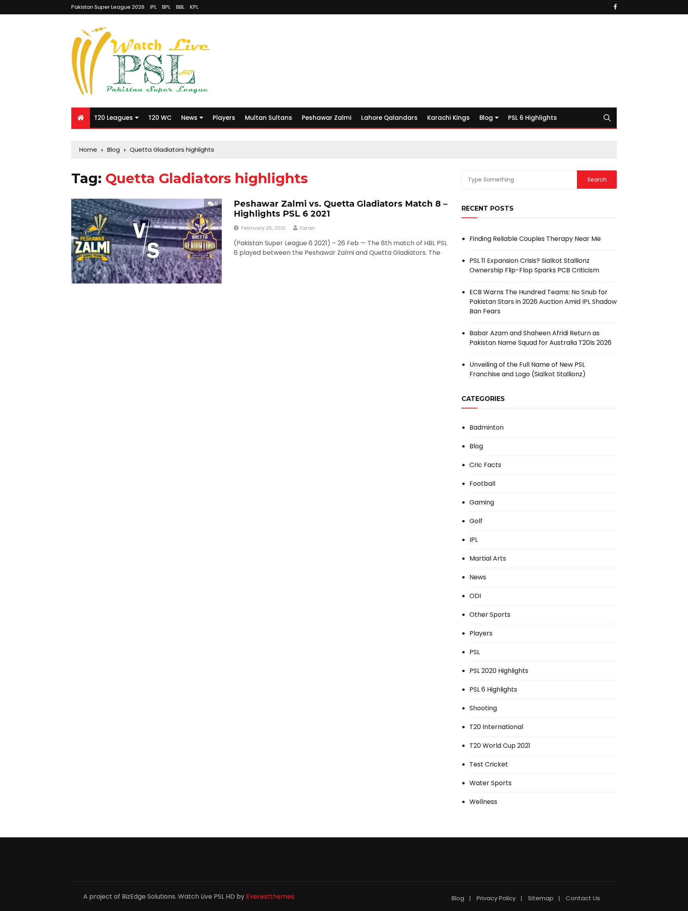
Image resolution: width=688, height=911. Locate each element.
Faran (307, 228)
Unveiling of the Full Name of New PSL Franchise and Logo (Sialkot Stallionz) (527, 369)
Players (224, 117)
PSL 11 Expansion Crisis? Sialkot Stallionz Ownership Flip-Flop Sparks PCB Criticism (534, 265)
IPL (153, 7)
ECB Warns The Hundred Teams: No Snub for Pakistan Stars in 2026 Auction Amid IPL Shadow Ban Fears (543, 301)
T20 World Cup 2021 (499, 746)
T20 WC (160, 117)
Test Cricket (488, 764)
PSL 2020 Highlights (498, 671)
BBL (180, 7)
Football (482, 484)
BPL (166, 7)
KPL (194, 7)
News (189, 117)
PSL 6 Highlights (532, 117)
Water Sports (490, 783)
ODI (475, 596)
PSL (474, 652)
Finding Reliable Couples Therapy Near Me (535, 238)
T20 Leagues (113, 117)
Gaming (481, 502)
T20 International (496, 727)
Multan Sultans (268, 117)
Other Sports (489, 615)
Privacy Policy (496, 898)
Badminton (486, 427)
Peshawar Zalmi (327, 117)
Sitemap (540, 898)
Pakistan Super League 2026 (108, 7)
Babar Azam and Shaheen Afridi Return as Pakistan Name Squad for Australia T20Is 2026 (540, 337)
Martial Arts (487, 558)
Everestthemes (270, 896)
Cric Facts (485, 465)
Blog (486, 117)
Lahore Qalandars (389, 117)
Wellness (483, 802)
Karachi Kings (448, 117)
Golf (476, 521)
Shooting (483, 708)
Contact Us (583, 898)
